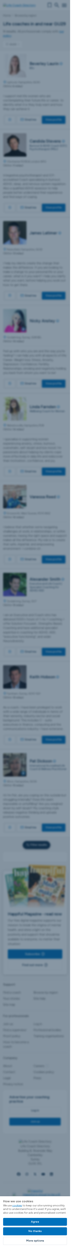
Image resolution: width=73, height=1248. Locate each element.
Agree (35, 1221)
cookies (17, 1205)
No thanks (35, 1231)
